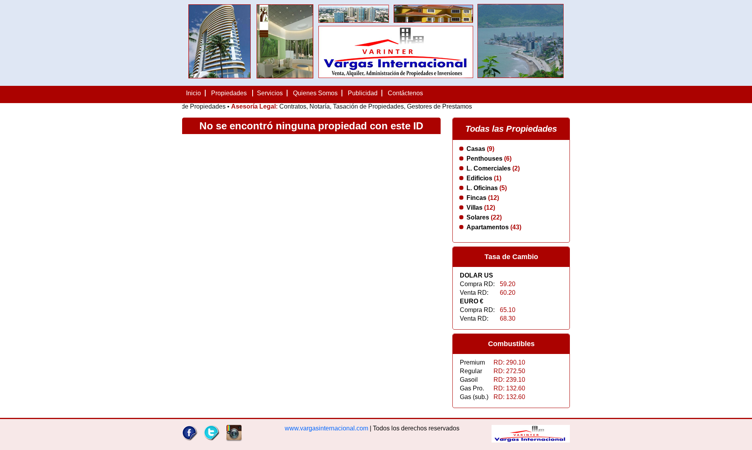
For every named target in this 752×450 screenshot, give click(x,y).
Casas (480, 148)
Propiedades (229, 93)
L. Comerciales (493, 168)
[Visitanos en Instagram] (234, 439)
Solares (484, 217)
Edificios (483, 178)
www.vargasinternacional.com (326, 428)
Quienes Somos (315, 93)
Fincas (482, 197)
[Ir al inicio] (376, 82)
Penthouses (489, 158)
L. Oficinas (486, 188)
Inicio (193, 93)
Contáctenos (405, 93)
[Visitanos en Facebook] (190, 439)
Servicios (270, 93)
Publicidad (363, 93)
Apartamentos (493, 227)
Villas (480, 207)
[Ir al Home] (531, 440)
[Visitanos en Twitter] (212, 439)
